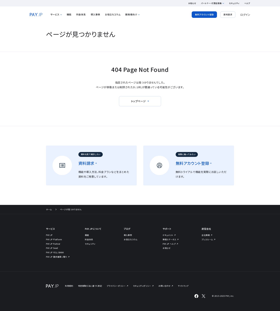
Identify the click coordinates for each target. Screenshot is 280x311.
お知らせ (192, 3)
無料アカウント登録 (204, 14)
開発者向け (131, 14)
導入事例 (95, 14)
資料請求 (227, 14)
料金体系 (81, 14)
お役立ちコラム (112, 14)
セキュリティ (234, 3)
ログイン (245, 15)
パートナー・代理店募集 (211, 3)
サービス (54, 14)
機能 (69, 14)
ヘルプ (247, 3)
